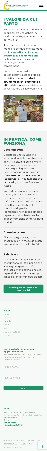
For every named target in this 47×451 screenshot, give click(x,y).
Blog (6, 328)
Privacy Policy (18, 444)
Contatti (7, 335)
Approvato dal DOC (12, 332)
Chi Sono (7, 317)
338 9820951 (10, 422)
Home (6, 314)
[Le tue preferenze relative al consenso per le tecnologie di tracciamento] (42, 446)
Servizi (6, 325)
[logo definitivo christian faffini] (20, 5)
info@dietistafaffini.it (13, 425)
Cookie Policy (28, 444)
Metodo (7, 321)
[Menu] (39, 5)
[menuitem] (39, 5)
